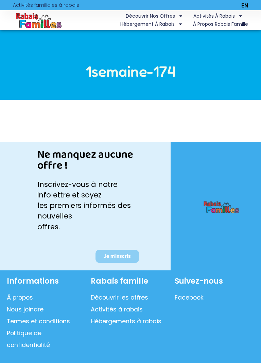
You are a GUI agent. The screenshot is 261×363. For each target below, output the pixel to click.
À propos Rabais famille (220, 24)
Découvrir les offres (119, 297)
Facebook (189, 297)
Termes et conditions (38, 321)
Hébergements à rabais (126, 321)
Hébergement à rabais (147, 24)
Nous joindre (25, 309)
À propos (20, 297)
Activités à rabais (214, 16)
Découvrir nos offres (150, 16)
